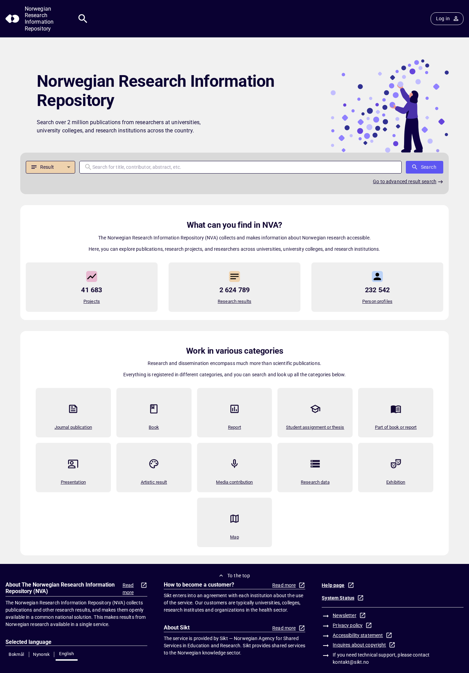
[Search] (83, 18)
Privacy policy (348, 625)
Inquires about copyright (359, 645)
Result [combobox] (47, 167)
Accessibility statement (358, 635)
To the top (238, 575)
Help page (333, 585)
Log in (443, 18)
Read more (128, 588)
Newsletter (344, 615)
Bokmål (16, 654)
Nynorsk (41, 654)
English (66, 653)
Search (428, 167)
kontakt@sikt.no (351, 662)
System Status (338, 598)
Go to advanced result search (404, 181)
